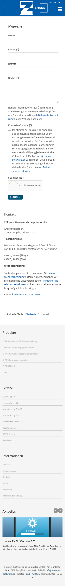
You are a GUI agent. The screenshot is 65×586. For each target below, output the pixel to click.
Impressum (7, 489)
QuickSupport (8, 396)
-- (59, 2)
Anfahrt (5, 483)
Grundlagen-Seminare (12, 421)
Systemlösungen (9, 470)
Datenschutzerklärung (12, 495)
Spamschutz (16, 177)
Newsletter (7, 440)
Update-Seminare (10, 427)
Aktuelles (6, 464)
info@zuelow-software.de (26, 294)
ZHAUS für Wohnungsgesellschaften (18, 347)
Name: (11, 35)
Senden (15, 197)
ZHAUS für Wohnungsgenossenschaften (20, 353)
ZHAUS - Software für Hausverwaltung (19, 341)
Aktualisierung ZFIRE (11, 415)
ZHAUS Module (9, 366)
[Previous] (56, 510)
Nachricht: (14, 78)
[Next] (60, 510)
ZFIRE (5, 372)
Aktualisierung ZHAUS (12, 409)
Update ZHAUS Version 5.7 (18, 541)
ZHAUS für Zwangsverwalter (15, 359)
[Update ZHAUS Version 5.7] (32, 527)
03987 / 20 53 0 (33, 573)
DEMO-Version (8, 434)
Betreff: (12, 63)
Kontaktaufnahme (20, 125)
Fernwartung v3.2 (10, 403)
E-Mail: (13, 49)
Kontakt (6, 477)
